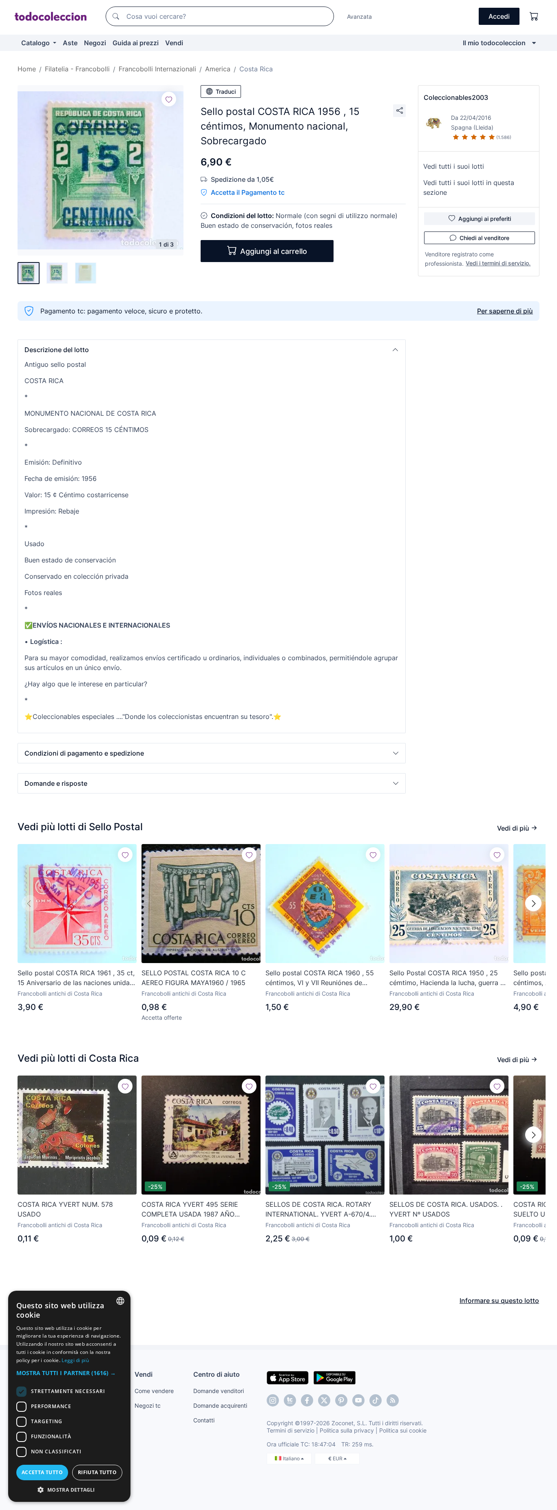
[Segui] (168, 99)
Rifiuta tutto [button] (97, 1472)
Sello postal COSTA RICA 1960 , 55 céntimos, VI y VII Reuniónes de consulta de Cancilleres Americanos (320, 978)
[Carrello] (534, 16)
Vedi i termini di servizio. (498, 263)
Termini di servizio (290, 1430)
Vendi (174, 43)
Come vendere (154, 1390)
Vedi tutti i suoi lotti (453, 166)
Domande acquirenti (220, 1405)
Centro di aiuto (216, 1374)
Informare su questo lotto (499, 1300)
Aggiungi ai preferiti (484, 218)
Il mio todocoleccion (494, 43)
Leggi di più (75, 1360)
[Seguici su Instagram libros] (290, 1400)
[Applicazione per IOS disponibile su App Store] (288, 1377)
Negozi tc (148, 1405)
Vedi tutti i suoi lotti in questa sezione (468, 187)
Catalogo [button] (36, 43)
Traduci (226, 91)
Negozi (95, 43)
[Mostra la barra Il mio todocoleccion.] (534, 43)
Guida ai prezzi (136, 43)
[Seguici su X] (324, 1400)
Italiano (292, 1458)
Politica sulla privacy (347, 1430)
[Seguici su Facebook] (307, 1400)
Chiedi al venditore (484, 237)
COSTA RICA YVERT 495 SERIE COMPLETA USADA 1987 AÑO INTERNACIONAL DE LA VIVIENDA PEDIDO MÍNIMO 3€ (194, 1209)
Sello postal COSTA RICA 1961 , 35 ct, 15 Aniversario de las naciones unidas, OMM (76, 978)
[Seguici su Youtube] (358, 1400)
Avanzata (359, 16)
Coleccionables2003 (456, 97)
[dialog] (69, 1396)
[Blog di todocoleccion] (393, 1400)
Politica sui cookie (403, 1430)
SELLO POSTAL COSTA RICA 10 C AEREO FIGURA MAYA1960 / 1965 (193, 978)
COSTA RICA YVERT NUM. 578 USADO (65, 1209)
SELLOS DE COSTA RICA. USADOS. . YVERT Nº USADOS (445, 1209)
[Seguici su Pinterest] (341, 1400)
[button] (211, 350)
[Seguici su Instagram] (273, 1400)
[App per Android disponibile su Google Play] (335, 1377)
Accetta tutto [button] (42, 1472)
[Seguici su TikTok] (375, 1400)
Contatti (203, 1420)
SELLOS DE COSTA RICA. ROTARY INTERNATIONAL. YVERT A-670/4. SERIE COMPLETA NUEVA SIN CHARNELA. (318, 1209)
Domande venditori (218, 1390)
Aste (70, 43)
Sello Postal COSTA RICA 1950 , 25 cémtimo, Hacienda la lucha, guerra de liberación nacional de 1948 (448, 978)
